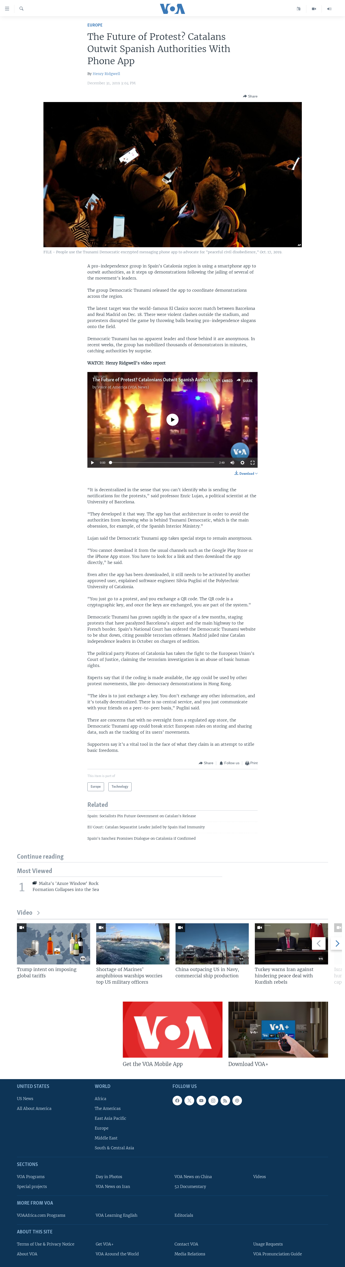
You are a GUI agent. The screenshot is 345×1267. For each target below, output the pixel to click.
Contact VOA (186, 1244)
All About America (34, 1108)
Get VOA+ (105, 1244)
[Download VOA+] (278, 1030)
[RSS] (225, 1100)
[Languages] (298, 9)
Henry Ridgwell (106, 73)
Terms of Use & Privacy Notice (45, 1244)
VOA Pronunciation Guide (277, 1254)
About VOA (27, 1254)
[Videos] (314, 9)
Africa (100, 1098)
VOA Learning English (116, 1215)
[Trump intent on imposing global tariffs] (53, 943)
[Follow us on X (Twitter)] (189, 1100)
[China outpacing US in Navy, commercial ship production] (212, 943)
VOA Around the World (117, 1254)
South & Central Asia (114, 1148)
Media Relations (190, 1254)
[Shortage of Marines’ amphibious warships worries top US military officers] (132, 943)
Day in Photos (109, 1176)
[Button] (250, 96)
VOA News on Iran (113, 1186)
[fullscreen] (253, 463)
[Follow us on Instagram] (213, 1100)
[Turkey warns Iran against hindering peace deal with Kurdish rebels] (291, 943)
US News (25, 1098)
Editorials (184, 1215)
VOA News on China (193, 1176)
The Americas (108, 1108)
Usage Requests (268, 1244)
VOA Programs (31, 1176)
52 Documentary (190, 1186)
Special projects (32, 1186)
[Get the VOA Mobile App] (173, 1030)
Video (24, 913)
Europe (95, 25)
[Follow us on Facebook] (177, 1100)
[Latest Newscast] (329, 9)
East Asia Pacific (110, 1118)
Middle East (106, 1138)
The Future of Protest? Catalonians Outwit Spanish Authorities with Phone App (171, 380)
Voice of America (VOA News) (123, 387)
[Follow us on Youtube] (201, 1100)
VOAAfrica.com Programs (41, 1215)
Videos (259, 1176)
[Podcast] (237, 1100)
